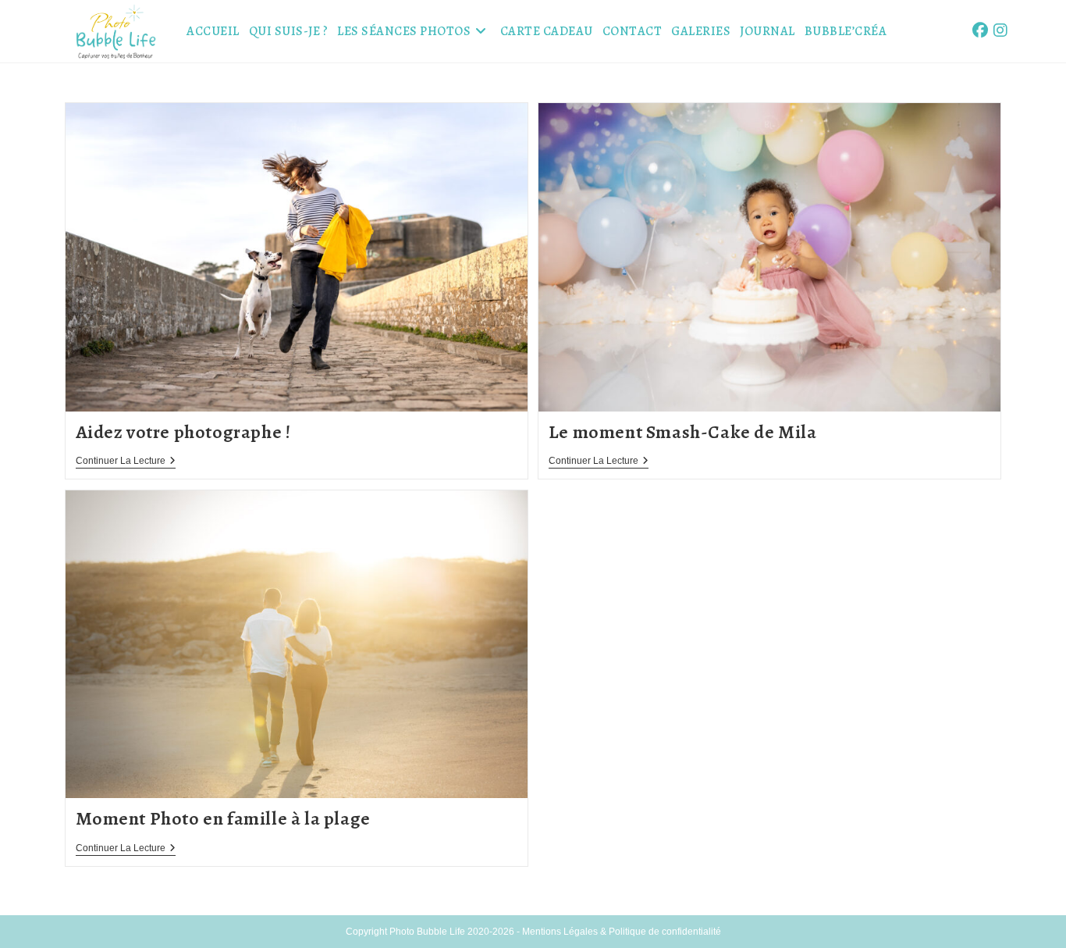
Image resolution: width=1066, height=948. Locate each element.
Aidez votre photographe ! (183, 431)
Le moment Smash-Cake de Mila (683, 431)
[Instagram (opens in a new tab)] (1000, 30)
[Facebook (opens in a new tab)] (980, 30)
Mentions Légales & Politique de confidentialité (621, 931)
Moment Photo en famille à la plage (223, 818)
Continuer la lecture (126, 462)
